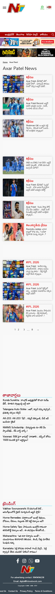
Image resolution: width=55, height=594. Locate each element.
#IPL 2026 (32, 262)
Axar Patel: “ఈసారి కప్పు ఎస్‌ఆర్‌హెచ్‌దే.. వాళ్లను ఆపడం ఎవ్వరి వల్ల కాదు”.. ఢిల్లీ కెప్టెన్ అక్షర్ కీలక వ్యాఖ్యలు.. (37, 270)
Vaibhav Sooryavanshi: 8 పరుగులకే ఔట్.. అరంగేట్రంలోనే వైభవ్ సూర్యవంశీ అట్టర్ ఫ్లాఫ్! (23, 510)
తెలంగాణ (20, 34)
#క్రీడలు (30, 77)
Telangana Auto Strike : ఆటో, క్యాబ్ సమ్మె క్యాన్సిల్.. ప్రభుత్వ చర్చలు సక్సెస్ (27, 411)
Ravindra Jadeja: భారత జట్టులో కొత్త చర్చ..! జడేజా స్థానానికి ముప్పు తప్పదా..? (36, 231)
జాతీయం (44, 34)
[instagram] (24, 561)
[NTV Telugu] (16, 7)
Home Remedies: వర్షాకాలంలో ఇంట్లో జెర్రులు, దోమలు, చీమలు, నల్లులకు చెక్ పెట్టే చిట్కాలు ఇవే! (24, 519)
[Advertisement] (27, 362)
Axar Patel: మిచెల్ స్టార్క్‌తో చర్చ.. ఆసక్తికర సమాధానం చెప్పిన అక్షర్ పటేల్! (38, 291)
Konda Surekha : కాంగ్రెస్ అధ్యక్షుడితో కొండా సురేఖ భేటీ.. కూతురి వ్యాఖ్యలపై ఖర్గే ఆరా (26, 401)
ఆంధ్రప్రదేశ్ (9, 34)
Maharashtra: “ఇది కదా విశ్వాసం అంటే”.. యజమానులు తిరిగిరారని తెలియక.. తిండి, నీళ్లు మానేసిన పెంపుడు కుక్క (26, 539)
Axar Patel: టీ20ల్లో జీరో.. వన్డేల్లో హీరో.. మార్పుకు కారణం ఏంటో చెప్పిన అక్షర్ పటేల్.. (37, 83)
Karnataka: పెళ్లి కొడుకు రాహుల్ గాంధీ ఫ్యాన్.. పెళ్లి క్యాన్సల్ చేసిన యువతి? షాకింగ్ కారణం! (25, 550)
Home (5, 62)
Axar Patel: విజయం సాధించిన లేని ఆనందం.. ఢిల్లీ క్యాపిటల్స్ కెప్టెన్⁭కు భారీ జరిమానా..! (38, 313)
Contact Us (13, 591)
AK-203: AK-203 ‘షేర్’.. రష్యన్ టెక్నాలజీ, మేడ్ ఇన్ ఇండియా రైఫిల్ (26, 420)
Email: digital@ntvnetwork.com (27, 581)
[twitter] (30, 561)
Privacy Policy (26, 591)
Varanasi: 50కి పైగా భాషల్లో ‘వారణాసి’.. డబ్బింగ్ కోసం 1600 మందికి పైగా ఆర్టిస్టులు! (27, 438)
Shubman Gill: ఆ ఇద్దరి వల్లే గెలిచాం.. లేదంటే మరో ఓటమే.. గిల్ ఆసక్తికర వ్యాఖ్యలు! (37, 128)
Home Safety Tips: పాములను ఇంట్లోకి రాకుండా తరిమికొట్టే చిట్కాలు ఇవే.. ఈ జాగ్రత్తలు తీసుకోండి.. (25, 528)
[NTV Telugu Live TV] (49, 7)
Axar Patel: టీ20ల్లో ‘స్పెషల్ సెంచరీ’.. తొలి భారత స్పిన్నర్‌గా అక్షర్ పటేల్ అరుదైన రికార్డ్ (37, 187)
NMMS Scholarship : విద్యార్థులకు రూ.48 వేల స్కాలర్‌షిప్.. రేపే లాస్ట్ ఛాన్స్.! (24, 429)
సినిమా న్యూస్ (32, 34)
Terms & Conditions (43, 591)
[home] (1, 34)
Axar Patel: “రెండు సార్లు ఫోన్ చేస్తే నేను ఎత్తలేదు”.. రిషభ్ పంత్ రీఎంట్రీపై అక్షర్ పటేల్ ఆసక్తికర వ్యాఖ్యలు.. (38, 211)
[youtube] (37, 561)
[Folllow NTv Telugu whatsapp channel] (42, 7)
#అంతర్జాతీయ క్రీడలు (36, 225)
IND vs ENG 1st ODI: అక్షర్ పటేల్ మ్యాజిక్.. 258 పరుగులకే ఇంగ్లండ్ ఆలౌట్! (38, 165)
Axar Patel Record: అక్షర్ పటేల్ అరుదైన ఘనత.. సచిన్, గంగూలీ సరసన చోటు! (37, 105)
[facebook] (18, 561)
